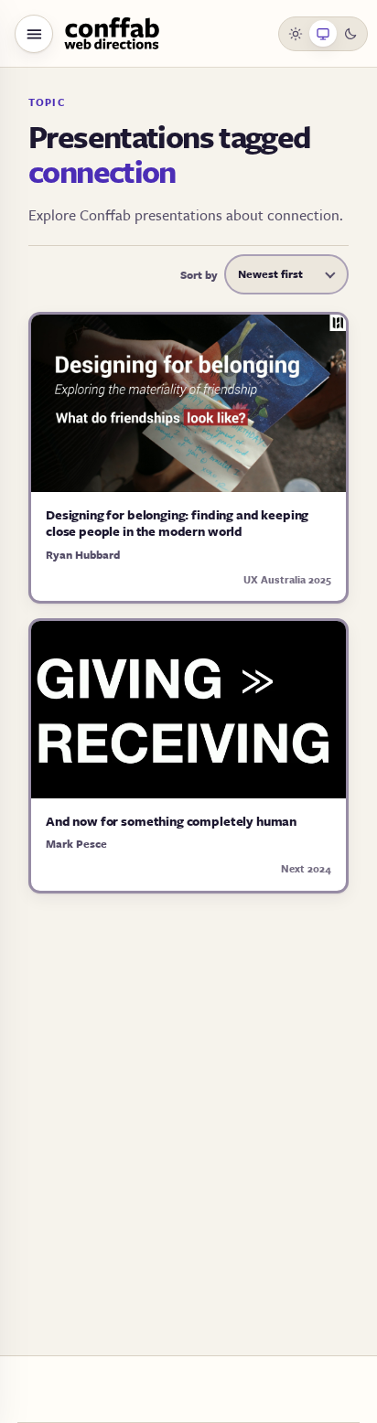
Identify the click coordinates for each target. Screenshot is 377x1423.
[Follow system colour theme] (323, 34)
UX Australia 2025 (287, 579)
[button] (34, 34)
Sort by (199, 274)
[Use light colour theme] (296, 34)
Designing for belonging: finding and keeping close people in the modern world (177, 522)
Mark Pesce (76, 843)
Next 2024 (306, 868)
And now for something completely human (171, 820)
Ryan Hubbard (83, 554)
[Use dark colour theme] (350, 34)
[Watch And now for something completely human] (188, 709)
